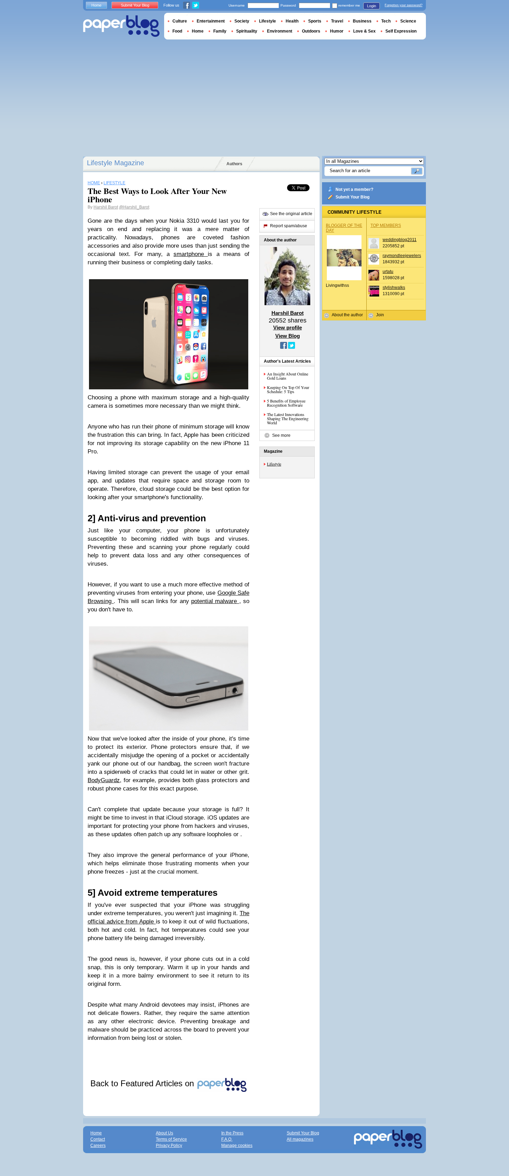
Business (362, 21)
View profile (287, 327)
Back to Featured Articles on (143, 1083)
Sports (314, 21)
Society (241, 21)
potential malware (215, 601)
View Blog (287, 336)
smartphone (190, 254)
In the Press (232, 1133)
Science (408, 21)
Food (177, 31)
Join (380, 314)
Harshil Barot (105, 207)
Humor (336, 31)
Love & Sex (364, 31)
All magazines (300, 1139)
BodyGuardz (104, 780)
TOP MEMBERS (385, 225)
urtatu (388, 271)
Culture (179, 21)
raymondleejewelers (402, 255)
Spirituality (246, 31)
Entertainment (211, 21)
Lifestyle (274, 464)
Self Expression (401, 31)
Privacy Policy (169, 1145)
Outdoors (311, 31)
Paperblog (121, 26)
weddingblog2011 (400, 239)
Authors (234, 163)
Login (371, 6)
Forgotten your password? (403, 5)
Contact (97, 1139)
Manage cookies (236, 1145)
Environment (279, 31)
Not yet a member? (354, 189)
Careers (98, 1145)
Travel (337, 21)
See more (281, 435)
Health (292, 21)
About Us (164, 1133)
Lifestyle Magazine (115, 163)
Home (96, 5)
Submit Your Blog (352, 197)
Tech (386, 21)
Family (219, 31)
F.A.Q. (226, 1139)
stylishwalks (394, 287)
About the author (347, 314)
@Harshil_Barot (134, 207)
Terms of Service (171, 1139)
